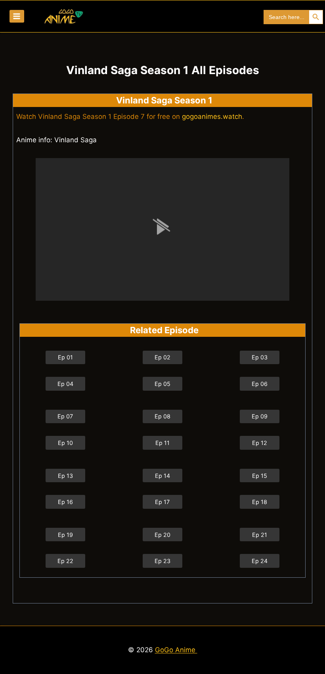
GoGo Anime (176, 650)
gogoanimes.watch (212, 116)
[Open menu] (17, 16)
